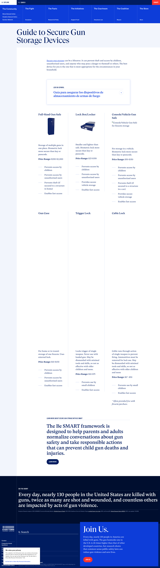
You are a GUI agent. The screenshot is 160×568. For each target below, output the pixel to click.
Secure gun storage (55, 60)
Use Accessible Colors (8, 565)
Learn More (53, 462)
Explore (6, 2)
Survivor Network (7, 19)
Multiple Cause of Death (59, 511)
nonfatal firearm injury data (94, 511)
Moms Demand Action (8, 14)
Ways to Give (26, 553)
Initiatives (24, 549)
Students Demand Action (9, 17)
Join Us (88, 560)
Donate (156, 2)
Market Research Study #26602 (118, 511)
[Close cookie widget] (38, 549)
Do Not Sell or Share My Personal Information (18, 561)
